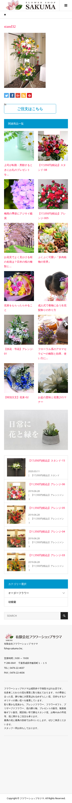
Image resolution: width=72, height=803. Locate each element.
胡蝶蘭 (12, 602)
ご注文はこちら (30, 109)
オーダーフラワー (18, 593)
